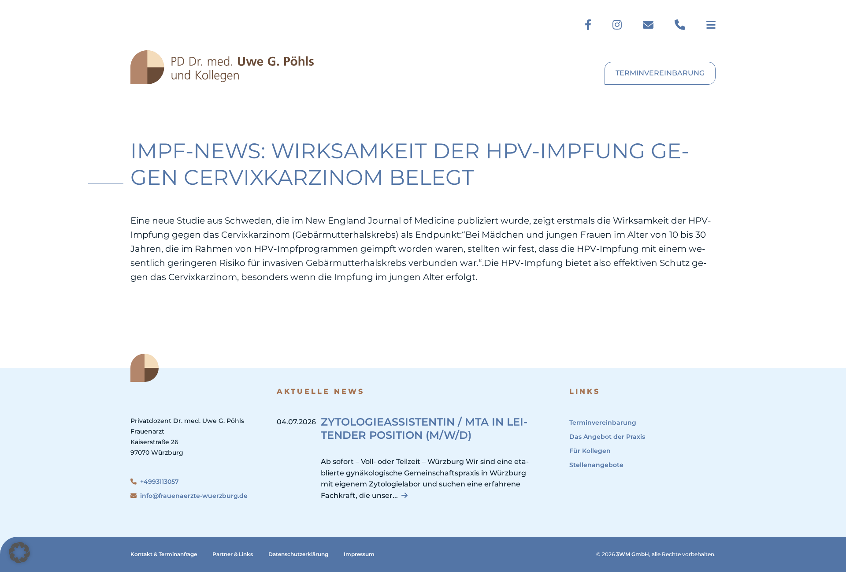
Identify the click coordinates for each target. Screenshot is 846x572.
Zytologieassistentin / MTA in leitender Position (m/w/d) (424, 428)
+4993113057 (159, 482)
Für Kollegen (590, 451)
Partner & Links (232, 554)
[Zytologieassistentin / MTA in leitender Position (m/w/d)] (404, 495)
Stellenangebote (596, 465)
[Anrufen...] (680, 25)
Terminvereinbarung (660, 73)
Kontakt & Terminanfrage (163, 554)
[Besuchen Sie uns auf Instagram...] (617, 25)
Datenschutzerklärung (298, 554)
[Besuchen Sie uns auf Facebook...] (588, 25)
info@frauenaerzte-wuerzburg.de (194, 496)
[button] (19, 552)
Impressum (359, 554)
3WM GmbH (632, 554)
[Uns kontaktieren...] (648, 25)
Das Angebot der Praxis (607, 437)
